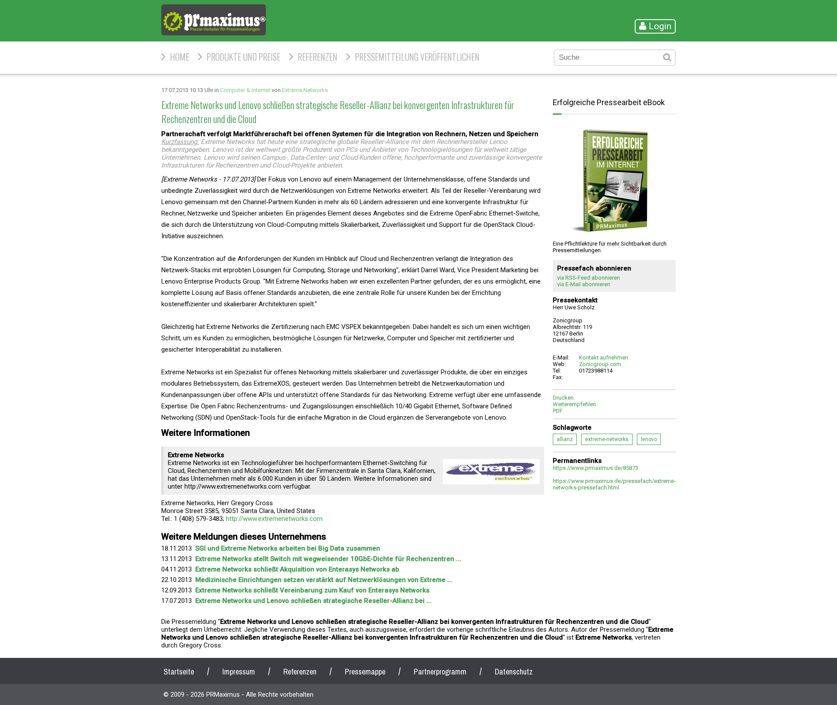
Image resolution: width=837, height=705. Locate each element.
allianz (565, 439)
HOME (179, 56)
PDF (558, 410)
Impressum (238, 671)
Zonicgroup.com (600, 364)
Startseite (178, 671)
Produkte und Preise (243, 56)
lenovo (649, 439)
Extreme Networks (305, 90)
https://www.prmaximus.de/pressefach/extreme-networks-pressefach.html (614, 484)
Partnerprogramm (440, 671)
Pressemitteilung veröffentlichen (417, 56)
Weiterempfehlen (574, 404)
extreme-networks (607, 439)
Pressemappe (365, 671)
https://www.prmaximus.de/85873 (595, 468)
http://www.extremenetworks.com (274, 519)
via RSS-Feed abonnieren (588, 277)
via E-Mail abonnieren (583, 284)
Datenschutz (514, 671)
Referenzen (317, 56)
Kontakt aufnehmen (603, 357)
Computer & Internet (245, 90)
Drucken (563, 397)
